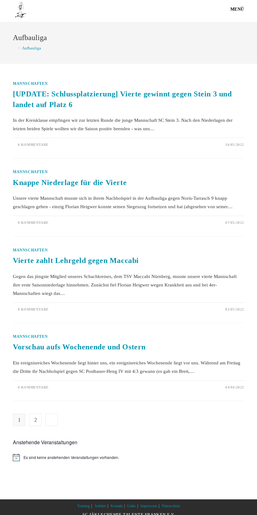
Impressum (148, 506)
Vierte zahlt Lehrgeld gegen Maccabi (76, 260)
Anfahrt (100, 506)
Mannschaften (30, 83)
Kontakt (117, 506)
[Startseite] (14, 48)
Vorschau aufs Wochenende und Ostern (79, 347)
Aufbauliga (31, 48)
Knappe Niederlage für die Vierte (70, 182)
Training (83, 506)
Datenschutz (171, 506)
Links (131, 506)
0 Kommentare (33, 145)
